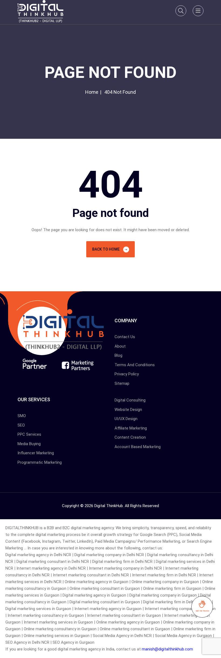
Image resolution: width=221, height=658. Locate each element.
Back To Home (106, 249)
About (120, 346)
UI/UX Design (126, 418)
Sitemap (122, 383)
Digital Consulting (130, 400)
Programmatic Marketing (40, 462)
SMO (22, 415)
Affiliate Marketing (131, 428)
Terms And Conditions (135, 364)
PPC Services (29, 434)
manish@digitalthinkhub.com (167, 649)
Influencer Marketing (36, 453)
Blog (118, 355)
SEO (21, 425)
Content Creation (130, 437)
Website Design (128, 409)
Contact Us (125, 336)
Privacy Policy (127, 374)
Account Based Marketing (138, 446)
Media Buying (29, 443)
